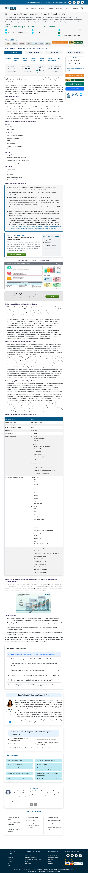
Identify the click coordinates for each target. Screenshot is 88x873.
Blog (49, 861)
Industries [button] (33, 8)
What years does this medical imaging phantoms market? (26, 670)
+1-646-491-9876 (51, 2)
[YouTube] (82, 2)
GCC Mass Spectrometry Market (45, 760)
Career (10, 861)
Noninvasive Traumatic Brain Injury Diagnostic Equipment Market (46, 768)
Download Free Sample (59, 42)
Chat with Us (75, 89)
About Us (10, 857)
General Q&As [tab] (54, 52)
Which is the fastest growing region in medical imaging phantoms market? (31, 654)
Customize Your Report (75, 84)
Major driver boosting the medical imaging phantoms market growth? (30, 680)
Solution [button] (51, 8)
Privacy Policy (28, 855)
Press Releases (52, 855)
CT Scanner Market (42, 764)
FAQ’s (26, 861)
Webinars (50, 859)
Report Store (42, 8)
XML (9, 865)
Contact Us (76, 8)
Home (26, 8)
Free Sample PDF (52, 296)
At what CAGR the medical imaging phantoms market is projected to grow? (32, 675)
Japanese (22, 43)
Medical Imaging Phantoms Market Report (37, 48)
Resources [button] (59, 8)
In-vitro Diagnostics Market (15, 764)
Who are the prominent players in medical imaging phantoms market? (30, 685)
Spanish (48, 43)
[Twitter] (74, 2)
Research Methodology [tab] (75, 52)
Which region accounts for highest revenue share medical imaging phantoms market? (32, 664)
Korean (8, 43)
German (15, 43)
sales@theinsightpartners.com (35, 2)
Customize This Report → (16, 254)
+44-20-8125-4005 (61, 2)
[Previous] (29, 804)
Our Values (28, 863)
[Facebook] (70, 2)
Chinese (35, 43)
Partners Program (53, 857)
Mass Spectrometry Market (15, 760)
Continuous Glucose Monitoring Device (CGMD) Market (47, 774)
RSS (9, 863)
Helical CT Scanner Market (15, 767)
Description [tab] (13, 52)
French (29, 43)
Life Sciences (21, 48)
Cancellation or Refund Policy (33, 859)
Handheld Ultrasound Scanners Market (47, 779)
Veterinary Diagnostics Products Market (18, 773)
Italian (41, 43)
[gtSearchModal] (82, 9)
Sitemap (50, 863)
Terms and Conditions (31, 857)
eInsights (68, 8)
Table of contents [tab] (34, 52)
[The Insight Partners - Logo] (11, 8)
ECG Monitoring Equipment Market (17, 779)
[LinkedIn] (78, 2)
